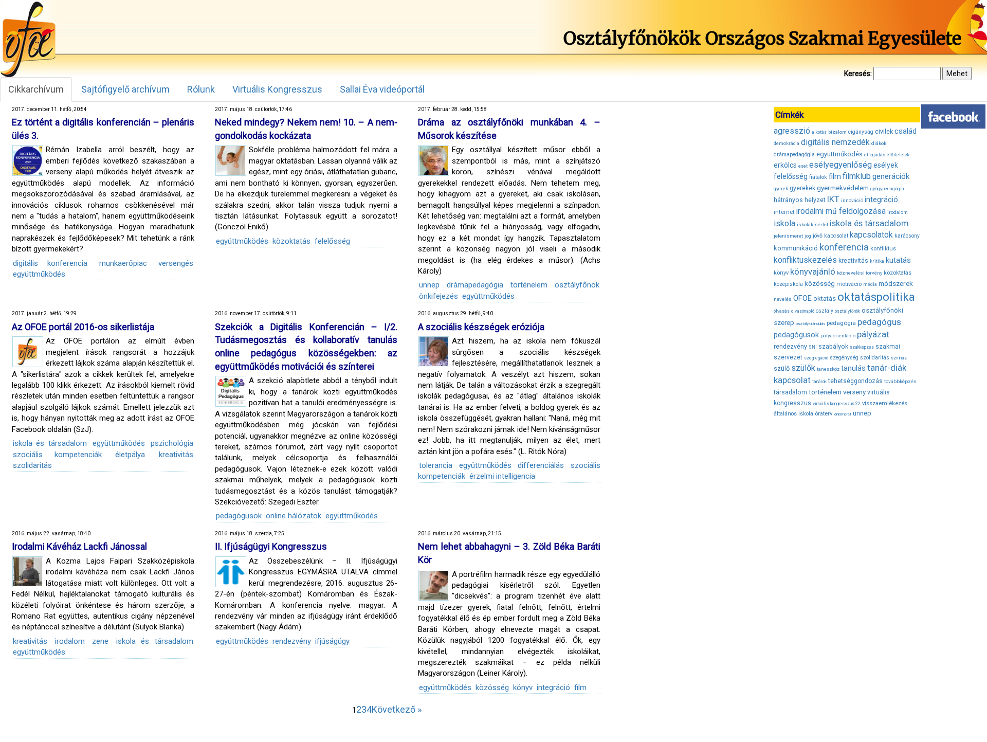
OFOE (802, 298)
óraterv (824, 413)
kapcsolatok (871, 235)
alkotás (819, 132)
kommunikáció (796, 248)
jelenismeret (788, 236)
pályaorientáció (837, 335)
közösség (492, 687)
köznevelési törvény (859, 273)
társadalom (790, 392)
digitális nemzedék (835, 142)
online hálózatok (293, 515)
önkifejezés (438, 296)
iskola (784, 223)
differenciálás (541, 465)
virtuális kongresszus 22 (837, 403)
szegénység (844, 357)
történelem (528, 284)
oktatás (824, 298)
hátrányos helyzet (800, 200)
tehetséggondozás (855, 381)
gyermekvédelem (843, 188)
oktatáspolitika (876, 297)
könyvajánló (812, 272)
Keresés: (858, 73)
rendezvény (291, 641)
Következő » (397, 709)
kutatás (898, 260)
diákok (878, 143)
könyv (523, 687)
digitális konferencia (50, 263)
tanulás (853, 368)
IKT (833, 199)
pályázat (873, 334)
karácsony (907, 235)
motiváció (849, 284)
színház (899, 357)
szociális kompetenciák (57, 454)
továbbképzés (900, 381)
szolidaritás (32, 465)
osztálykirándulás (810, 323)
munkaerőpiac (123, 263)
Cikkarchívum (36, 89)
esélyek (885, 165)
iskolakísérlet (812, 224)
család (905, 131)
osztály (824, 311)
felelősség (332, 241)
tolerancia (435, 465)
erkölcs (785, 165)
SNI (813, 347)
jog (808, 236)
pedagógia (841, 323)
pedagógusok (239, 515)
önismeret (842, 414)
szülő (782, 368)
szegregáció (816, 357)
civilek (884, 131)
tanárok (819, 381)
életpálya (130, 454)
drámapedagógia (475, 284)
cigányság (860, 132)
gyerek (781, 188)
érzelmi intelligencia (502, 476)
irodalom (70, 641)
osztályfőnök (577, 284)
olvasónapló (802, 311)
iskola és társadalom (50, 443)
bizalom (837, 132)
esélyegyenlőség (840, 165)
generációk (890, 176)
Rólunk (201, 89)
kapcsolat (836, 235)
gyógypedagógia (887, 188)
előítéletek (898, 154)
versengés (175, 263)
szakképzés (862, 347)
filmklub (857, 176)
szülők (803, 368)
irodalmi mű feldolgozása (841, 211)
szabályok (833, 346)
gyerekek (802, 188)
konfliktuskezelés (805, 260)
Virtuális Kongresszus (277, 89)
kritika (877, 261)
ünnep (429, 284)
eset (803, 166)
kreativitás (176, 454)
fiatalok (818, 177)
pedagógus (879, 322)
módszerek (896, 283)
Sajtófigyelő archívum (125, 89)
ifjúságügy (332, 641)
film (580, 687)
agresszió (792, 131)
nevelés (783, 299)
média (870, 284)
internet (784, 211)
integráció (553, 687)
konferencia (844, 247)
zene (100, 641)
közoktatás (291, 241)
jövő (817, 235)
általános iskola (793, 413)
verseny (854, 392)
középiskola (788, 284)
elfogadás (874, 154)
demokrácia (786, 143)
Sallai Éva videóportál (382, 89)
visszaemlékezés (884, 403)
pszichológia (172, 443)
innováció (852, 200)
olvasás (782, 311)
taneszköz (828, 369)
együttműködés (39, 274)
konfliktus (883, 248)
